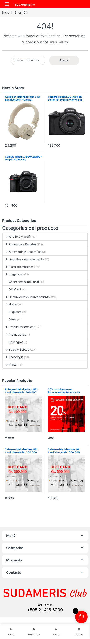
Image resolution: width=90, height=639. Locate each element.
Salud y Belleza (19, 349)
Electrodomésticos (21, 266)
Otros (12, 319)
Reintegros (16, 342)
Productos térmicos (22, 327)
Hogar (13, 304)
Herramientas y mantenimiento (29, 297)
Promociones (17, 334)
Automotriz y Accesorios (25, 251)
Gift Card (15, 289)
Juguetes (15, 312)
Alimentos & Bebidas (22, 244)
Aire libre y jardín (20, 236)
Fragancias (16, 274)
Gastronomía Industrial (24, 281)
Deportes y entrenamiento (26, 259)
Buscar (64, 60)
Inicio (5, 12)
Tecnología (16, 357)
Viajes (13, 364)
